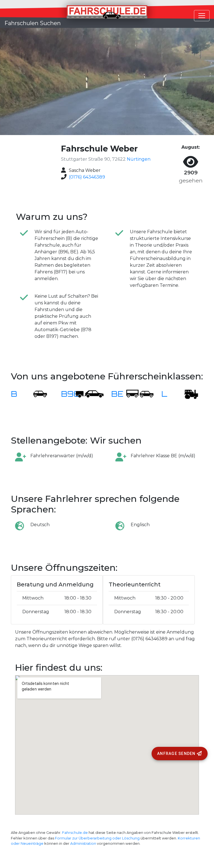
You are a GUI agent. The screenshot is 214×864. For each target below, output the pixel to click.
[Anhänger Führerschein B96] (90, 393)
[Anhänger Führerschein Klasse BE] (140, 393)
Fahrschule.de (75, 833)
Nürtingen (138, 159)
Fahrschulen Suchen (32, 23)
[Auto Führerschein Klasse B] (37, 393)
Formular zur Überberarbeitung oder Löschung (97, 838)
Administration (83, 843)
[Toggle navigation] (202, 15)
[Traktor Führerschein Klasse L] (187, 393)
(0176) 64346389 (87, 177)
